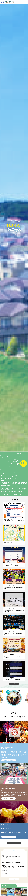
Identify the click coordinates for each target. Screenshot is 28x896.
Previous (2, 700)
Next (26, 700)
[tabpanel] (14, 698)
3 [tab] (15, 708)
